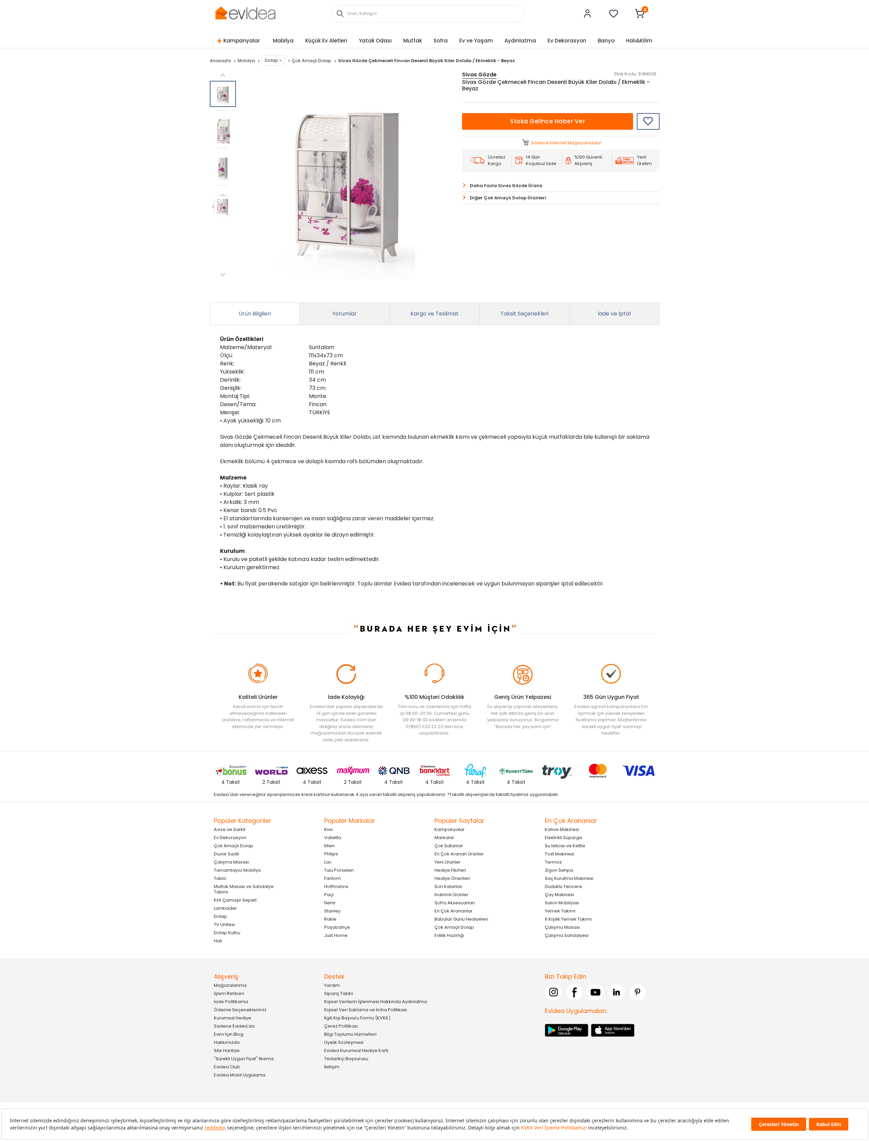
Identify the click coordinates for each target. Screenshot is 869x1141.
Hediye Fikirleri (450, 870)
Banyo (606, 40)
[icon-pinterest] (637, 992)
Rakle (330, 919)
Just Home (336, 935)
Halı (218, 941)
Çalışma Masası (231, 862)
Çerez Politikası (341, 1026)
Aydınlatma (520, 40)
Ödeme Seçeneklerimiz (240, 1010)
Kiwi (328, 829)
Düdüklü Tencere (563, 886)
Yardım (332, 985)
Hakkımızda (227, 1042)
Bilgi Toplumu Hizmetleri (350, 1034)
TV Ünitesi (224, 924)
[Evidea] (245, 13)
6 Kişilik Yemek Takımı (568, 919)
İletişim (331, 1067)
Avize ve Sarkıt (229, 829)
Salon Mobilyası (562, 903)
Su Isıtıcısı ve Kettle (565, 846)
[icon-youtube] (595, 992)
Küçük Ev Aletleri (326, 40)
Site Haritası (227, 1050)
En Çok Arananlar (453, 911)
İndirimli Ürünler (451, 894)
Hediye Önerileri (452, 878)
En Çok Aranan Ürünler (459, 854)
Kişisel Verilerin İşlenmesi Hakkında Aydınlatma (375, 1001)
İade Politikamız (231, 1001)
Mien (329, 846)
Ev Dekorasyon (567, 40)
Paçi (329, 894)
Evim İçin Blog (228, 1034)
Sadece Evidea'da (234, 1026)
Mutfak (412, 40)
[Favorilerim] (614, 13)
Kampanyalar (241, 40)
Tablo (220, 878)
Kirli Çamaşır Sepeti (235, 900)
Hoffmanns (336, 886)
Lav (327, 862)
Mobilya (283, 40)
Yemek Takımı (560, 911)
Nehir (330, 903)
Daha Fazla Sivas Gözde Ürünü (506, 185)
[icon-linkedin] (616, 992)
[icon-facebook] (574, 992)
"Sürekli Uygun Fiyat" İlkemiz (244, 1058)
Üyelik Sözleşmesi (344, 1042)
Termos (553, 862)
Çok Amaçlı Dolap (312, 60)
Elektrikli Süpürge (563, 837)
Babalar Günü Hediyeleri (461, 919)
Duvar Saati (226, 854)
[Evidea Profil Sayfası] (588, 13)
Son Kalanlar (448, 886)
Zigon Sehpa (559, 870)
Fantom (332, 878)
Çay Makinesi (559, 894)
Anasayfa (221, 60)
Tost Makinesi (559, 854)
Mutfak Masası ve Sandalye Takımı (244, 889)
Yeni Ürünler (447, 862)
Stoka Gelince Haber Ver (547, 121)
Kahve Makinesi (562, 829)
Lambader (225, 908)
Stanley (332, 911)
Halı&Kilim (639, 40)
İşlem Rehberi (229, 993)
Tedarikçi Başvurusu (346, 1058)
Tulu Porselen (339, 870)
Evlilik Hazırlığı (449, 935)
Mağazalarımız (230, 985)
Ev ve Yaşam (476, 40)
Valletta (332, 837)
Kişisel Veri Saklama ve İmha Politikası (365, 1010)
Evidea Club (227, 1067)
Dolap (271, 60)
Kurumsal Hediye (232, 1018)
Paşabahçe (337, 927)
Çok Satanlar (448, 846)
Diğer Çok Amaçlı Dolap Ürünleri (508, 198)
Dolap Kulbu (227, 932)
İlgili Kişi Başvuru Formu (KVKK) (357, 1018)
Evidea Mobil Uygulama (239, 1075)
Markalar (444, 837)
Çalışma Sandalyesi (567, 935)
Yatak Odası (375, 40)
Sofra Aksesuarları (454, 903)
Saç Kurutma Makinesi (569, 878)
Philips (331, 854)
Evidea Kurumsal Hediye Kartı (356, 1050)
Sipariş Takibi (338, 993)
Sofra (440, 40)
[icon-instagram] (553, 992)
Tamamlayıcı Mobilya (237, 870)
